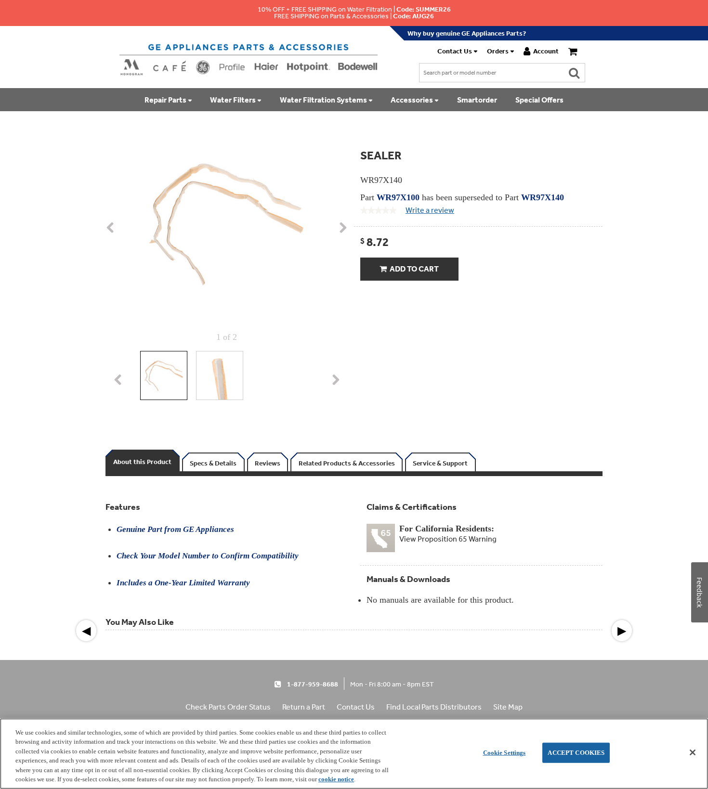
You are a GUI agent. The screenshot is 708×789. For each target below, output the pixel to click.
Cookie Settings (504, 752)
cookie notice (336, 779)
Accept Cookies (576, 752)
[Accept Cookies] (692, 752)
